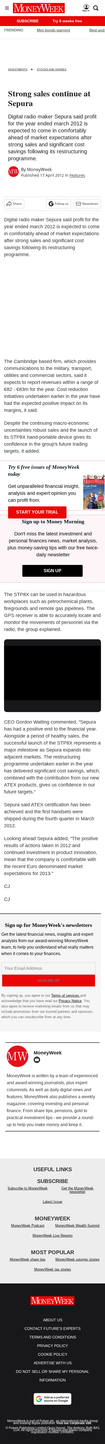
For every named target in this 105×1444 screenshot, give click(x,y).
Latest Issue (52, 1202)
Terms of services (65, 995)
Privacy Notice (70, 1001)
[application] (52, 673)
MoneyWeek (39, 169)
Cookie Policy (52, 1354)
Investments (17, 69)
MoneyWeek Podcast (27, 1226)
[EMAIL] (38, 1059)
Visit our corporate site (73, 1423)
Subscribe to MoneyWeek (28, 1188)
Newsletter (90, 203)
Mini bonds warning (53, 30)
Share (17, 203)
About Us (52, 1320)
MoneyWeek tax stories (52, 1269)
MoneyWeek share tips (28, 1259)
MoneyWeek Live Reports (53, 1235)
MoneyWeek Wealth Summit (77, 1226)
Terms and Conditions (52, 1337)
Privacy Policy (52, 1346)
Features (77, 175)
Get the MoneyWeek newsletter (77, 1190)
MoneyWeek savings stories (77, 1259)
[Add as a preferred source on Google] (52, 1399)
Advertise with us (53, 1363)
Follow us (62, 203)
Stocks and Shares (51, 69)
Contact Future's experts (52, 1328)
